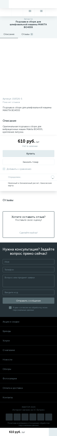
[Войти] (51, 12)
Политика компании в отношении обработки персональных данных (29, 424)
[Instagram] (9, 417)
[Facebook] (40, 417)
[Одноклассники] (48, 417)
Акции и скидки (11, 321)
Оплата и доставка (13, 388)
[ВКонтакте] (24, 417)
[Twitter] (32, 417)
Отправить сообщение (28, 300)
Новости (7, 359)
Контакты (8, 397)
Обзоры (7, 369)
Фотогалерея (10, 378)
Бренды (7, 331)
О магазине (9, 350)
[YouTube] (17, 417)
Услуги (6, 340)
